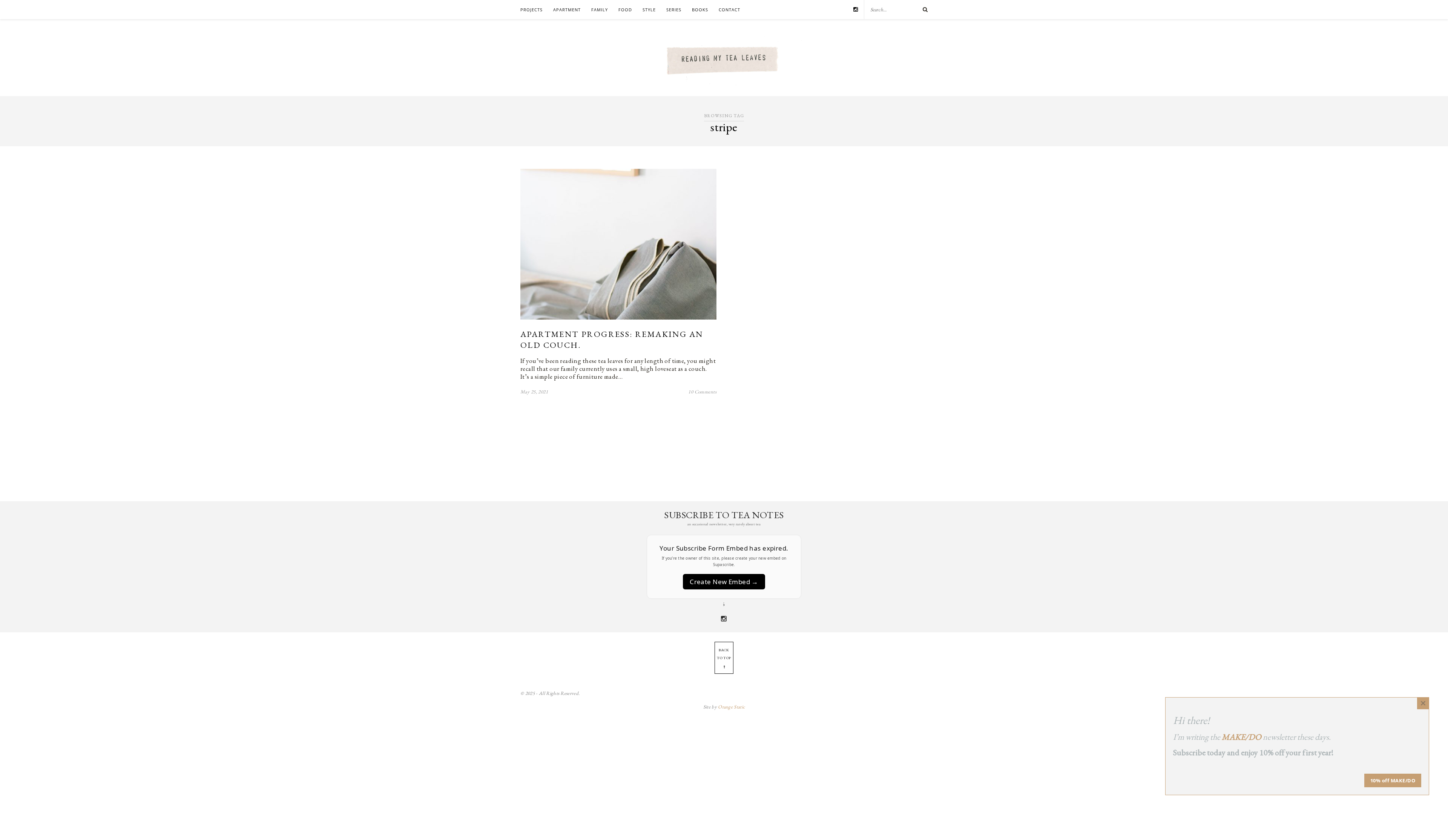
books (700, 9)
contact (729, 9)
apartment (567, 9)
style (649, 9)
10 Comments (702, 392)
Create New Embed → (724, 581)
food (625, 9)
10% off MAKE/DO (1393, 780)
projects (531, 9)
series (673, 9)
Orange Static (731, 707)
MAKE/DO (1241, 736)
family (599, 9)
